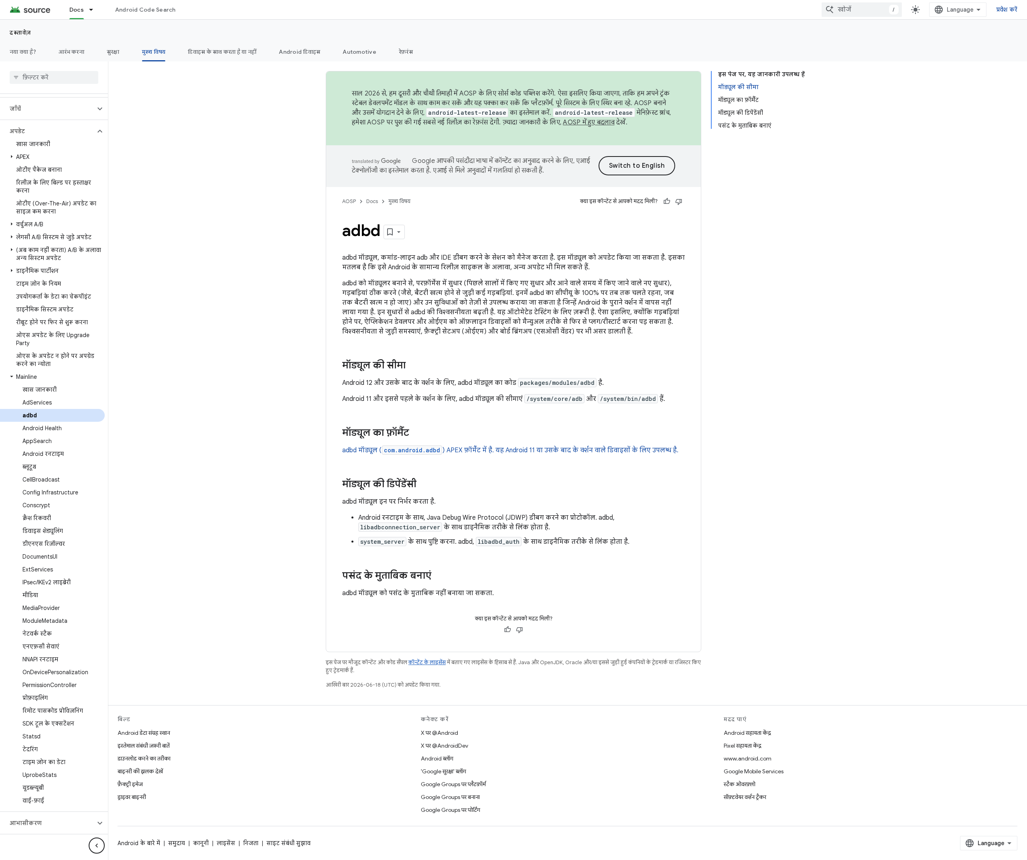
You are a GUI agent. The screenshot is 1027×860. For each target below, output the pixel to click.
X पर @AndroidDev (444, 745)
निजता (250, 843)
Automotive (359, 51)
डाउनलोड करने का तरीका (144, 758)
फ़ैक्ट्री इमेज (130, 784)
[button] (47, 108)
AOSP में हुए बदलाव (589, 122)
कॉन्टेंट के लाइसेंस (427, 662)
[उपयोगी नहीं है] (679, 201)
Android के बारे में (139, 843)
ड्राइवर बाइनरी (132, 797)
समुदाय (176, 843)
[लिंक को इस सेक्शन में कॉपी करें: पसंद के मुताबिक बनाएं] (439, 576)
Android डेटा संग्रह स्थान (144, 732)
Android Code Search (145, 9)
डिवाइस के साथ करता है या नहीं (222, 51)
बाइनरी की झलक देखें (140, 771)
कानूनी (201, 843)
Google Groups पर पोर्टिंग (450, 809)
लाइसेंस (226, 843)
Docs (76, 9)
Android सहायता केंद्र (747, 732)
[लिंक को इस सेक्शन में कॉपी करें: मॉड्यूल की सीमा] (414, 366)
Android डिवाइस (299, 51)
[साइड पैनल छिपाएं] (97, 846)
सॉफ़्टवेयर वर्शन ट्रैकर (745, 797)
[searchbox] (54, 77)
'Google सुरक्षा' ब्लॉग (443, 771)
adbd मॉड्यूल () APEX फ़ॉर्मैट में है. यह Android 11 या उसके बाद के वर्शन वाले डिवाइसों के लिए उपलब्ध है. (510, 450)
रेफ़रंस (406, 51)
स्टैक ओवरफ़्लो (739, 784)
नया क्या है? (23, 51)
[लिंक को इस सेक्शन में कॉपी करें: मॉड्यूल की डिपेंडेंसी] (424, 485)
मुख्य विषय (154, 51)
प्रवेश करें (1007, 9)
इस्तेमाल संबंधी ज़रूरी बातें (144, 745)
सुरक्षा (113, 51)
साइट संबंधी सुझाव (288, 843)
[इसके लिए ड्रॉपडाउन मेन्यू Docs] (95, 9)
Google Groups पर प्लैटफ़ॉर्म (453, 784)
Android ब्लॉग (437, 758)
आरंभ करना (71, 51)
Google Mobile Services (753, 771)
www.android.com (747, 758)
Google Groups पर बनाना (450, 797)
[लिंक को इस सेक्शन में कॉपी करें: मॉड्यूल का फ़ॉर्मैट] (417, 433)
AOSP (349, 201)
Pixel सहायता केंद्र (742, 745)
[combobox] (862, 9)
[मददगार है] (667, 201)
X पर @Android (439, 732)
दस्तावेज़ (20, 32)
